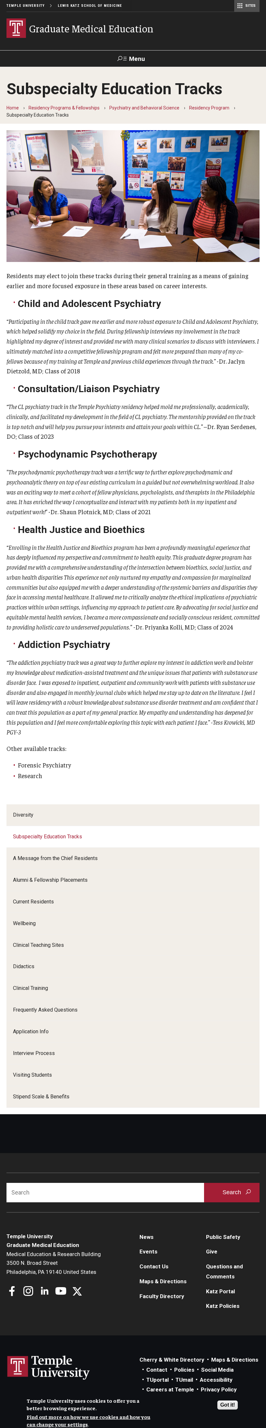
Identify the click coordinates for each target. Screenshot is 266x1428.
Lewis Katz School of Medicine (90, 6)
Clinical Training (30, 988)
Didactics (23, 966)
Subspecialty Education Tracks (47, 836)
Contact (156, 1369)
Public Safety (223, 1237)
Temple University (25, 6)
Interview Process (34, 1053)
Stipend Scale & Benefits (41, 1097)
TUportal (157, 1380)
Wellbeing (24, 923)
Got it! (227, 1405)
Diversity (23, 815)
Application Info (31, 1031)
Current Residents (33, 902)
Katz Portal (220, 1291)
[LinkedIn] (44, 1292)
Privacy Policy (219, 1389)
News (146, 1237)
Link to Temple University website (48, 1368)
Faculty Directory (161, 1296)
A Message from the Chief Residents (55, 858)
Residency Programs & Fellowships (64, 107)
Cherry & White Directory (171, 1359)
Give (211, 1251)
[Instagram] (28, 1292)
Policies (184, 1369)
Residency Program (209, 107)
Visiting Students (32, 1075)
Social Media (217, 1369)
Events (148, 1251)
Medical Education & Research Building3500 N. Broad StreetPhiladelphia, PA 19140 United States (53, 1263)
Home (12, 107)
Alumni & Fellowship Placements (50, 880)
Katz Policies (222, 1306)
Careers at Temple (170, 1389)
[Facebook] (12, 1292)
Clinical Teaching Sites (38, 945)
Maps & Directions (163, 1281)
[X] (77, 1292)
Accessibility (216, 1380)
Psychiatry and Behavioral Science (144, 107)
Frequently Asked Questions (45, 1010)
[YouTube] (60, 1292)
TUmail (184, 1380)
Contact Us (153, 1266)
